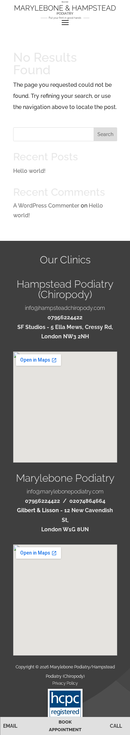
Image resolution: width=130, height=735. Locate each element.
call (116, 726)
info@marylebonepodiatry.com (65, 491)
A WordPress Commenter (46, 205)
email (10, 726)
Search (105, 134)
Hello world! (29, 171)
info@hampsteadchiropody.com (65, 308)
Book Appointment (65, 725)
